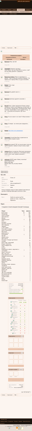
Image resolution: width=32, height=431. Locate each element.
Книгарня (4, 222)
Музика (3, 218)
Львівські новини (13, 13)
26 (29, 231)
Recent (21, 369)
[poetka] (21, 357)
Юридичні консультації (7, 256)
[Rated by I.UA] (12, 429)
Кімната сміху (5, 237)
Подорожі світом (6, 258)
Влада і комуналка (6, 244)
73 (29, 223)
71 (29, 225)
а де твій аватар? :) (26, 392)
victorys (7, 151)
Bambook (7, 61)
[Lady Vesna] (21, 345)
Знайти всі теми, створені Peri (17, 198)
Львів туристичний (6, 267)
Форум (9, 9)
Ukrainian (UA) (4, 419)
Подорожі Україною (6, 260)
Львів (22, 386)
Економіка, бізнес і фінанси (8, 264)
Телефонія (4, 265)
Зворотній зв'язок (26, 421)
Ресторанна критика (6, 273)
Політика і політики (6, 223)
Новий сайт (4, 269)
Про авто (4, 271)
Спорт (3, 246)
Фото (3, 220)
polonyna (7, 159)
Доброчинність (5, 233)
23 (29, 234)
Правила (28, 9)
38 (29, 230)
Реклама (28, 11)
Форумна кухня (5, 219)
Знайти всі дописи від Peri (16, 197)
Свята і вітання (5, 215)
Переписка (13, 200)
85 (29, 220)
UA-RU (3, 263)
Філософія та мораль (7, 229)
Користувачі (21, 9)
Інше (3, 277)
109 (29, 216)
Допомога (2, 423)
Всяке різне (4, 212)
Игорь (6, 116)
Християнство (5, 216)
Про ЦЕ (3, 235)
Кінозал (3, 248)
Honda (6, 144)
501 (29, 212)
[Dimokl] (11, 340)
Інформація (9, 59)
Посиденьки (4, 13)
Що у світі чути (5, 253)
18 (29, 238)
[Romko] (11, 345)
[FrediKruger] (21, 340)
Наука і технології (6, 252)
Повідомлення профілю (16, 55)
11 (29, 242)
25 (29, 233)
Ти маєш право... (6, 276)
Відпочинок (4, 261)
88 (29, 219)
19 (21, 352)
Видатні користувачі (5, 11)
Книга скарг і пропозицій (8, 242)
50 (29, 227)
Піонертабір (4, 214)
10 (23, 212)
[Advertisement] (16, 30)
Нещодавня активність (11, 57)
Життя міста (5, 238)
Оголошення (5, 234)
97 (29, 218)
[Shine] (16, 362)
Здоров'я (4, 226)
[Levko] (16, 357)
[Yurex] (11, 357)
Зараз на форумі (14, 11)
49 (29, 229)
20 (21, 336)
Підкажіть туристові (6, 268)
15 (29, 240)
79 (29, 222)
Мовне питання (5, 275)
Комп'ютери (4, 280)
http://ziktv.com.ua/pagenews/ (16, 130)
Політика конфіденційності (26, 425)
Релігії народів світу (7, 245)
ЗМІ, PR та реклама (7, 272)
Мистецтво (4, 231)
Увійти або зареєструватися (24, 1)
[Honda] (21, 362)
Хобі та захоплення (6, 230)
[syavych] (11, 373)
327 (29, 214)
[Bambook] (16, 340)
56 (29, 226)
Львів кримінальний (6, 254)
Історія (3, 257)
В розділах (23, 59)
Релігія (3, 279)
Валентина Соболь (10, 77)
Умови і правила (16, 425)
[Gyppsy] (16, 373)
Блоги (14, 9)
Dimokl (6, 105)
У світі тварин (5, 227)
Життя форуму (5, 225)
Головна (3, 9)
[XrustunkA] (16, 345)
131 (29, 215)
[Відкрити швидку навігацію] (30, 47)
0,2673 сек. (9, 426)
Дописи (24, 57)
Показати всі (20, 349)
